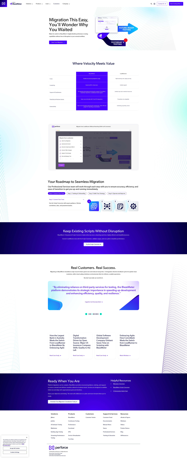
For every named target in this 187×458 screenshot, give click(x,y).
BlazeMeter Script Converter (121, 387)
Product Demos (125, 428)
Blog (122, 432)
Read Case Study (55, 355)
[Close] (26, 437)
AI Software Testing (56, 424)
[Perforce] (3, 3)
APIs (69, 432)
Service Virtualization (74, 435)
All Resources (124, 435)
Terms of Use (57, 453)
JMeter (53, 417)
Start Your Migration (57, 42)
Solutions (28, 4)
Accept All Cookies (15, 448)
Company (65, 4)
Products (38, 4)
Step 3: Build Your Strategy (97, 193)
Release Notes (107, 424)
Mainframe (54, 428)
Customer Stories (90, 417)
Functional (71, 428)
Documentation (107, 421)
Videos (122, 424)
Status (105, 428)
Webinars (123, 421)
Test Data (71, 439)
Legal (61, 453)
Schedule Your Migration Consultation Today (63, 401)
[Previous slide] (86, 314)
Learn (47, 4)
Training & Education (109, 435)
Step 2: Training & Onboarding (76, 193)
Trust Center (51, 454)
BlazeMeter (71, 417)
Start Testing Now (175, 4)
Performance (72, 424)
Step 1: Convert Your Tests (56, 193)
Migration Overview (119, 384)
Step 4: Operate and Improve (116, 193)
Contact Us (161, 4)
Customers (56, 4)
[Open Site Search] (151, 4)
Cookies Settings (14, 452)
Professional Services (109, 432)
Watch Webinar (124, 355)
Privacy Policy (51, 453)
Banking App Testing (57, 432)
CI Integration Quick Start (120, 391)
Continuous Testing (73, 421)
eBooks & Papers (125, 417)
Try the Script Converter (93, 244)
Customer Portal (107, 417)
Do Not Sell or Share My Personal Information (57, 455)
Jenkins (53, 421)
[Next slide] (101, 314)
